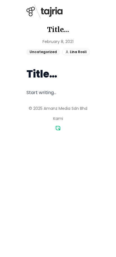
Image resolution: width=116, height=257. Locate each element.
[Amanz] (58, 128)
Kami (58, 118)
